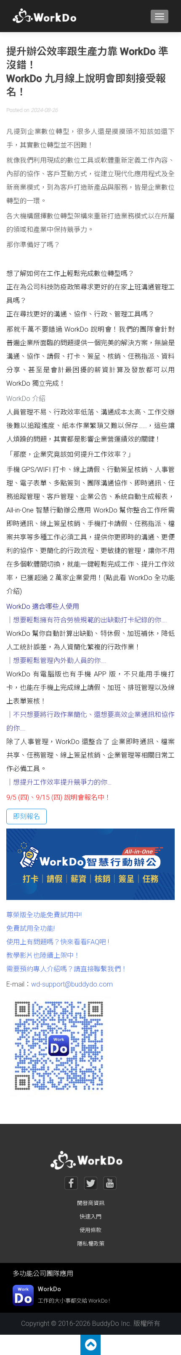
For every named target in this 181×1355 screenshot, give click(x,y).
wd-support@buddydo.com (72, 984)
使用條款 (90, 1230)
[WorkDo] (47, 16)
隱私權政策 (90, 1243)
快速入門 (90, 1216)
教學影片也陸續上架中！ (43, 955)
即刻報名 (26, 816)
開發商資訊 (90, 1203)
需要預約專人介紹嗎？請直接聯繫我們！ (67, 969)
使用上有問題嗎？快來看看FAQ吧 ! (57, 942)
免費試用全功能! (30, 928)
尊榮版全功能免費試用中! (44, 915)
